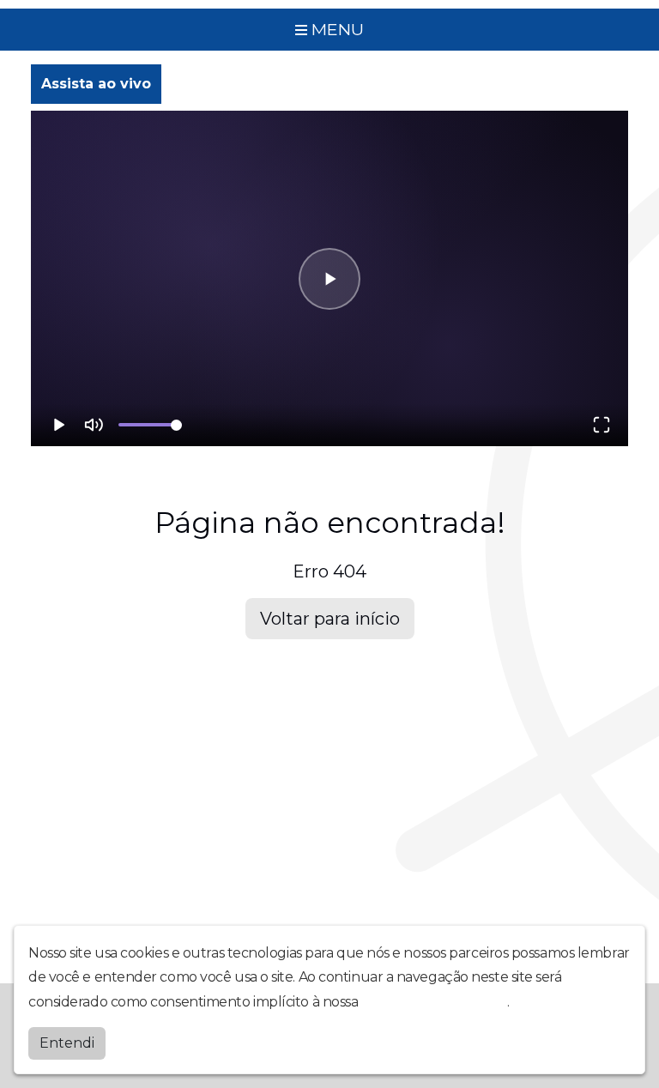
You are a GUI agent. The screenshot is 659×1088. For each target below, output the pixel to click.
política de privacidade (434, 1002)
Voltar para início (330, 618)
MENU (335, 29)
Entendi (66, 1043)
